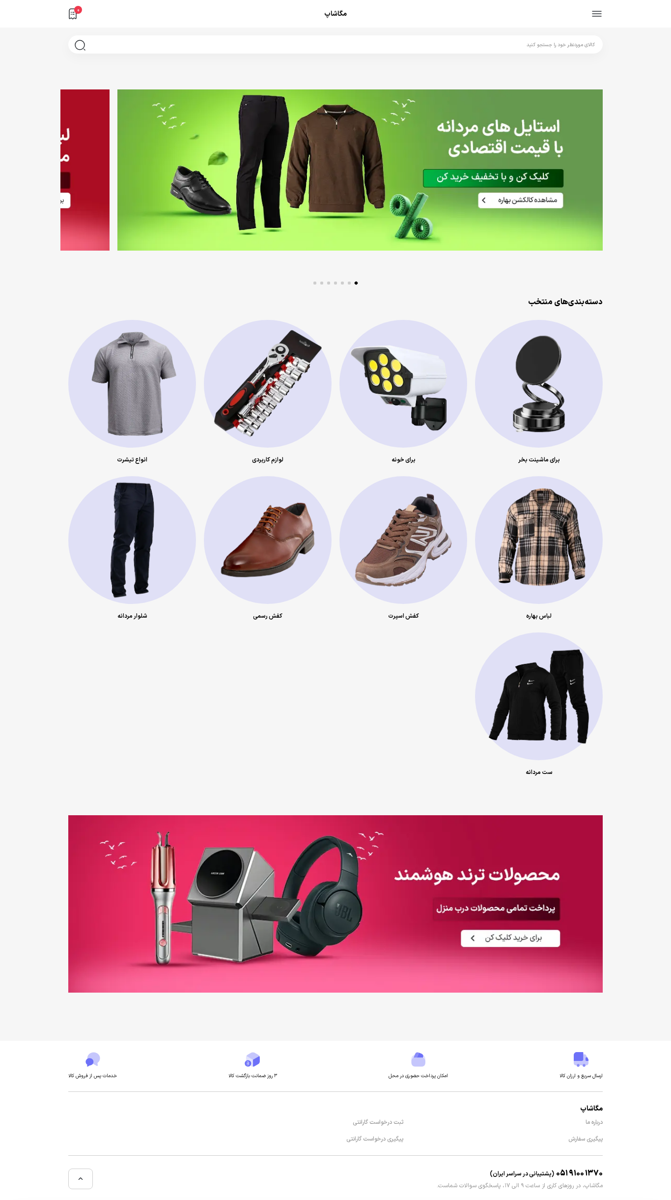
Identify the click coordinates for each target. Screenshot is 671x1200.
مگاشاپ (335, 14)
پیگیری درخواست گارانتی (374, 1139)
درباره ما (594, 1122)
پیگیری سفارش (585, 1139)
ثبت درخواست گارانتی (378, 1122)
